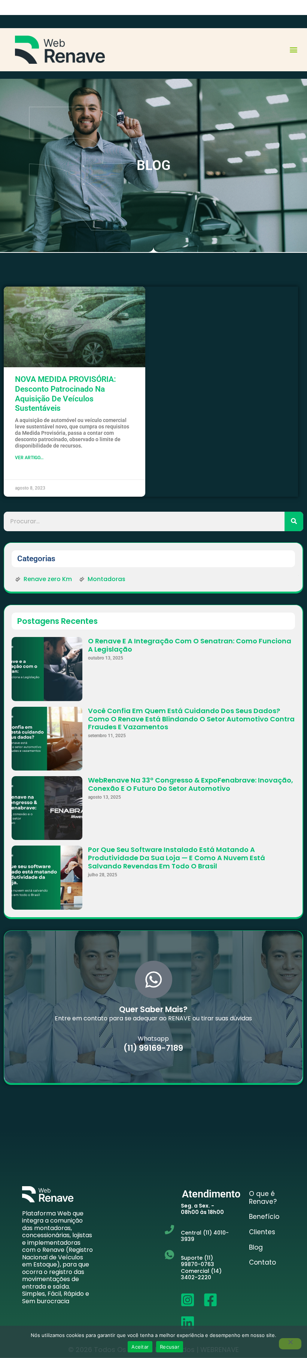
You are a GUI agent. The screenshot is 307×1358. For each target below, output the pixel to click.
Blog (256, 1247)
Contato (262, 1262)
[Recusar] (290, 1343)
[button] (293, 50)
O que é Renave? (263, 1197)
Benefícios (264, 1216)
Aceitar (140, 1347)
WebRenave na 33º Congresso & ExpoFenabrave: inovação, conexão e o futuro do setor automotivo (190, 784)
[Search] (294, 521)
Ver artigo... (29, 457)
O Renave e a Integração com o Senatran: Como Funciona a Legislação (189, 645)
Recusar (169, 1347)
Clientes (262, 1231)
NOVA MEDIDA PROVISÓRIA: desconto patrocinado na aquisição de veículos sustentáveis (65, 394)
